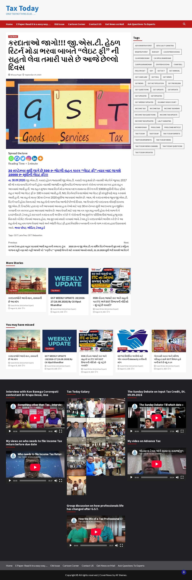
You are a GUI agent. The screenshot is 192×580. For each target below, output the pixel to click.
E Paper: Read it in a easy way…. (33, 24)
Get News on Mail (114, 24)
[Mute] (55, 431)
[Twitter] (23, 158)
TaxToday (154, 134)
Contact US (95, 24)
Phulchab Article (172, 127)
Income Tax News (172, 108)
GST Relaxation (35, 235)
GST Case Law (141, 77)
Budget (155, 52)
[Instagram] (28, 158)
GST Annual (174, 71)
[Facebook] (17, 158)
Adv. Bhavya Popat (143, 46)
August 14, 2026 (100, 312)
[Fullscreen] (60, 431)
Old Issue (59, 24)
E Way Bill (178, 64)
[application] (35, 417)
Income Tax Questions (145, 115)
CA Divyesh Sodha (172, 52)
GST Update (158, 90)
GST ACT (161, 71)
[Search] (184, 24)
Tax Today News (163, 140)
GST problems (174, 83)
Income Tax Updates (144, 121)
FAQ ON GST (140, 71)
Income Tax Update (168, 115)
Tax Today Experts (171, 134)
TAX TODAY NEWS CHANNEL (146, 146)
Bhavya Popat (16, 75)
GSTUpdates (156, 96)
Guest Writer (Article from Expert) (22, 305)
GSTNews (139, 83)
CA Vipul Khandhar (162, 58)
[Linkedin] (34, 158)
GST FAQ (155, 77)
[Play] (9, 431)
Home (9, 24)
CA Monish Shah (142, 58)
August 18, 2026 (15, 308)
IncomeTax (155, 108)
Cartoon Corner (76, 24)
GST (151, 71)
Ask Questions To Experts (141, 24)
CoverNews (106, 575)
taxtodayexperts (143, 140)
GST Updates (141, 96)
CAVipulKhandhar (143, 64)
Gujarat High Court (167, 102)
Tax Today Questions (172, 146)
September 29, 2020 (33, 75)
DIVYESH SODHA (163, 64)
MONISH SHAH (141, 127)
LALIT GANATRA (164, 121)
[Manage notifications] (184, 572)
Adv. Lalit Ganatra (165, 46)
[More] (40, 158)
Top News (13, 36)
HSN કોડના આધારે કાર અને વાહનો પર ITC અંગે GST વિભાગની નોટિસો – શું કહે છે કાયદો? (110, 301)
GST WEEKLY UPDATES (144, 102)
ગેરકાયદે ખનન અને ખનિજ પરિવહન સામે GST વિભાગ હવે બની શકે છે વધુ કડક (167, 359)
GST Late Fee (20, 235)
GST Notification (156, 83)
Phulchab (155, 127)
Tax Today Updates (144, 152)
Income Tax (140, 108)
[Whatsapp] (11, 158)
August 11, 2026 (125, 369)
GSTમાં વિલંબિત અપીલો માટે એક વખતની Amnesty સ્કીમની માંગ (132, 359)
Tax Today (22, 8)
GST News (167, 77)
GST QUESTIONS (142, 90)
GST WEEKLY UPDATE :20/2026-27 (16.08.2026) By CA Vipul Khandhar (68, 301)
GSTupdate (173, 90)
